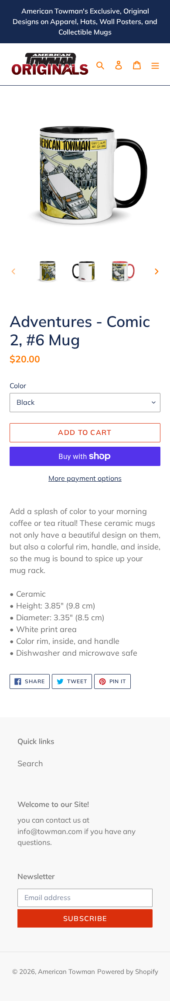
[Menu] (155, 64)
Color (18, 385)
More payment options (85, 478)
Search (30, 763)
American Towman (66, 971)
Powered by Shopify (127, 971)
